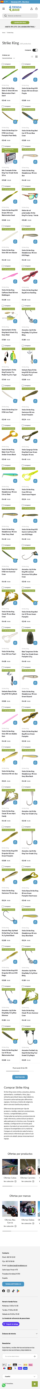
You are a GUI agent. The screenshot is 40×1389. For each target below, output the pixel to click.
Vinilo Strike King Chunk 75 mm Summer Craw (30, 1012)
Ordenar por (6, 55)
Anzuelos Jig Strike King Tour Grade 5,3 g (29, 812)
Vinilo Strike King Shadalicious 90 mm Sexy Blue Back (29, 933)
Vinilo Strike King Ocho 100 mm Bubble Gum (9, 733)
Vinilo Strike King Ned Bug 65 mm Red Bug (29, 291)
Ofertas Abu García (10, 1221)
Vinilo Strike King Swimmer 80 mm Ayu (10, 772)
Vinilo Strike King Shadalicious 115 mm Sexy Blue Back (29, 773)
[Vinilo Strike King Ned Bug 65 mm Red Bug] (30, 276)
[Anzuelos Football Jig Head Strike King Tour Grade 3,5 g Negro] (30, 1036)
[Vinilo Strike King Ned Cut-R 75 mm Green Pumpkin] (30, 598)
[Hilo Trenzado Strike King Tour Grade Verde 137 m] (10, 156)
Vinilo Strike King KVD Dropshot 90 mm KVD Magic (10, 972)
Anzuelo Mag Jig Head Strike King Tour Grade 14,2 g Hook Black (10, 932)
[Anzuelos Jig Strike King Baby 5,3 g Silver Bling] (30, 956)
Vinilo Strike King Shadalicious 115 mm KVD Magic (29, 252)
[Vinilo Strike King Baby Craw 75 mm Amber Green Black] (10, 435)
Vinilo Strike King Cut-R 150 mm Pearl (10, 411)
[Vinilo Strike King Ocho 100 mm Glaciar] (10, 236)
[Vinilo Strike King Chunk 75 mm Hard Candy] (10, 797)
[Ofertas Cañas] (10, 1167)
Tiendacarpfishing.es (13, 1284)
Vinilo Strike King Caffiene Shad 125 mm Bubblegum (10, 292)
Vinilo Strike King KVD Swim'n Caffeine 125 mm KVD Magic (30, 531)
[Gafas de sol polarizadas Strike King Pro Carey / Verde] (30, 196)
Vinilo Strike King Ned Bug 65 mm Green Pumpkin (29, 733)
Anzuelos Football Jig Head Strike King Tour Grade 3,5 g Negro (29, 1052)
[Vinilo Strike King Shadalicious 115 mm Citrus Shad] (10, 475)
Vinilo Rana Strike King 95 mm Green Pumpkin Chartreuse (30, 893)
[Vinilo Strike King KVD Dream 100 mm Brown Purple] (30, 74)
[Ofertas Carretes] (28, 1167)
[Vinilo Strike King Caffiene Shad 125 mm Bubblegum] (10, 276)
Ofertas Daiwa (27, 1220)
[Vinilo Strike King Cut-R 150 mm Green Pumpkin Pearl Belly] (10, 116)
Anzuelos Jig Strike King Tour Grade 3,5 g (29, 852)
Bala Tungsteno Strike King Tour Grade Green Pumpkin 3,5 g (30, 654)
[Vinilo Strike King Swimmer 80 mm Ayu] (10, 757)
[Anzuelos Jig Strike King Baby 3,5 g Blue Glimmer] (10, 996)
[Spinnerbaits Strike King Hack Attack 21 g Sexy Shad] (10, 316)
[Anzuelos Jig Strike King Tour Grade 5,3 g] (30, 797)
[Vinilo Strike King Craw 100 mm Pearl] (10, 637)
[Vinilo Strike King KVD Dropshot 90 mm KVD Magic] (10, 956)
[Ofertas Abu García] (10, 1209)
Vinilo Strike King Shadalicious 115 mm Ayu (29, 172)
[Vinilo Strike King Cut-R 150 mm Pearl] (10, 395)
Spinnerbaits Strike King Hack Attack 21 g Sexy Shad (9, 332)
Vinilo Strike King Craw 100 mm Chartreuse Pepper (29, 491)
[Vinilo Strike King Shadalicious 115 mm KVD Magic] (30, 236)
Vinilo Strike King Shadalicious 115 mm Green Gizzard (29, 693)
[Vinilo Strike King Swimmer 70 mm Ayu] (10, 877)
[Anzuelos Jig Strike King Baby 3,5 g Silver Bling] (30, 316)
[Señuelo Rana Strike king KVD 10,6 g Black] (10, 677)
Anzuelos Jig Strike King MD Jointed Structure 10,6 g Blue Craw (29, 573)
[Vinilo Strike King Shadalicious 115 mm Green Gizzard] (30, 677)
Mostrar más (20, 1077)
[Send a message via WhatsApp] (3, 1385)
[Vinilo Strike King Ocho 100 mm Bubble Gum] (10, 717)
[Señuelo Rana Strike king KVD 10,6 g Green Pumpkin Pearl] (30, 356)
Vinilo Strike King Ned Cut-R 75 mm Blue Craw (29, 133)
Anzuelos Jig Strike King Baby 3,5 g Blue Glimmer (9, 1012)
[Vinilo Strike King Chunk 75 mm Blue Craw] (10, 598)
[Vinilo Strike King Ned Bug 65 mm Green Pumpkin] (30, 717)
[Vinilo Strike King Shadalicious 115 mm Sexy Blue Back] (30, 757)
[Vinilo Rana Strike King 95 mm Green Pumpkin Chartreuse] (30, 877)
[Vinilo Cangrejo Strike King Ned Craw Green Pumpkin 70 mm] (30, 435)
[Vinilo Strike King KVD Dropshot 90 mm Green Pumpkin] (10, 837)
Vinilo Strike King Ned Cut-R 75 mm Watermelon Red (9, 1052)
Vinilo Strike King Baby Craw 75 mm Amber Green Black (9, 451)
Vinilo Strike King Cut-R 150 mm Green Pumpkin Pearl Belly (10, 132)
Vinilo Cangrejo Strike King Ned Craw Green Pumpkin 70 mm (30, 452)
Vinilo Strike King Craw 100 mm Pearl (9, 652)
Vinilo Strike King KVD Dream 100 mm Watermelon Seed (10, 212)
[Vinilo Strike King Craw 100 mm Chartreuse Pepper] (30, 475)
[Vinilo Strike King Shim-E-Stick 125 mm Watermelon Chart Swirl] (10, 74)
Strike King (10, 32)
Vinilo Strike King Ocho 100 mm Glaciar (9, 251)
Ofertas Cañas (10, 1178)
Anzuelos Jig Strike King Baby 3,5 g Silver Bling (29, 332)
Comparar (28, 50)
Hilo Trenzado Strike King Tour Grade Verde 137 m (10, 172)
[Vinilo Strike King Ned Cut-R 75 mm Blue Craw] (30, 116)
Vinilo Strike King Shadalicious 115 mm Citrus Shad (9, 491)
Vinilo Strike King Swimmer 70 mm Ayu (9, 892)
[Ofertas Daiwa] (28, 1209)
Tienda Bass (9, 1383)
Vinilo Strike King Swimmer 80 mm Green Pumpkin (28, 412)
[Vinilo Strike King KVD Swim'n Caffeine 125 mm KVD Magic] (30, 515)
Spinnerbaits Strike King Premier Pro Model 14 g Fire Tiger (9, 372)
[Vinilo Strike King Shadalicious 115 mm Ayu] (30, 156)
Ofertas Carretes (27, 1178)
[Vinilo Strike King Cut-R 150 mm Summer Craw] (10, 555)
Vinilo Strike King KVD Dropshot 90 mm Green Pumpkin (10, 853)
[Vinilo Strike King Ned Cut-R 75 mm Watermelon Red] (10, 1036)
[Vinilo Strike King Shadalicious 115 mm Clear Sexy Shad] (10, 515)
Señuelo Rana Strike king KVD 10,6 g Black (9, 692)
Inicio (3, 32)
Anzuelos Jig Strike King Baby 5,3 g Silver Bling (29, 972)
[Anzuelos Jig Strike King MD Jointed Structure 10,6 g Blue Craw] (30, 555)
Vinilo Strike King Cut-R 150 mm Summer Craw (10, 571)
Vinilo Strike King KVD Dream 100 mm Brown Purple (30, 90)
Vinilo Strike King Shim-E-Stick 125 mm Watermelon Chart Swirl (10, 92)
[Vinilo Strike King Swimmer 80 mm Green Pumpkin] (30, 395)
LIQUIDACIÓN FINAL (20, 22)
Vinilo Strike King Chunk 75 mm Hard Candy (8, 813)
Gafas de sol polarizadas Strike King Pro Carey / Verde (30, 212)
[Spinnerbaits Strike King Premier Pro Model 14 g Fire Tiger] (10, 356)
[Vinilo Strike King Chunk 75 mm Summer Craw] (30, 996)
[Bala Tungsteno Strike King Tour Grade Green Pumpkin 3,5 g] (30, 637)
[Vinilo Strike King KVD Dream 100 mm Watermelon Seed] (10, 196)
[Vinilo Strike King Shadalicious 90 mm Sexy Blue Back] (30, 916)
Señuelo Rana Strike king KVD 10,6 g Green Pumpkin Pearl (29, 372)
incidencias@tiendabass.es (17, 1265)
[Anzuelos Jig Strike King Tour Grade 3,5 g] (30, 837)
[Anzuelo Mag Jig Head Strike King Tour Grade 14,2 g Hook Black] (10, 916)
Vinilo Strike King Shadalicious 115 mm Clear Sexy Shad (9, 531)
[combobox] (20, 15)
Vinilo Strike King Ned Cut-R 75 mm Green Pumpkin (29, 614)
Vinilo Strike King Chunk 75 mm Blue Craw (8, 614)
